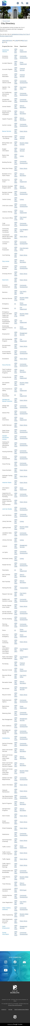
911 (15, 304)
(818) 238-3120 (15, 211)
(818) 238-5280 (15, 81)
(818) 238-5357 (15, 764)
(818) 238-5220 (15, 94)
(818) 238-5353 (15, 750)
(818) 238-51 (15, 286)
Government (6, 21)
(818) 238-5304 (15, 884)
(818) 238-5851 (15, 88)
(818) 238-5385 (15, 682)
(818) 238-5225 (15, 224)
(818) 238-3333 (15, 63)
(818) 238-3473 (15, 321)
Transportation (24, 587)
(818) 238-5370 (15, 187)
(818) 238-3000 (15, 419)
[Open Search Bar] (22, 3)
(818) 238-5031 (15, 334)
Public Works (23, 131)
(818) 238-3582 (15, 527)
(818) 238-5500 (15, 75)
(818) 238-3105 (15, 377)
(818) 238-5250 (15, 57)
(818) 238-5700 (15, 249)
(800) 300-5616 (16, 890)
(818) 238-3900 (15, 694)
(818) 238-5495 (15, 69)
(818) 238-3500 (15, 383)
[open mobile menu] (27, 3)
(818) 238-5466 (15, 137)
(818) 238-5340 (15, 546)
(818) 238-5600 (15, 199)
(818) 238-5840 (15, 657)
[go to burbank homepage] (4, 3)
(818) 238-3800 (15, 168)
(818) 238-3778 (15, 314)
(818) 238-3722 (15, 771)
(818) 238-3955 (15, 502)
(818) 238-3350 (15, 181)
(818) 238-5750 (15, 218)
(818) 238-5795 (15, 230)
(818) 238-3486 (15, 340)
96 (16, 287)
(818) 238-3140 (15, 670)
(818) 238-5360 (15, 871)
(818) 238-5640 (15, 558)
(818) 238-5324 (15, 927)
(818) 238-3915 (15, 255)
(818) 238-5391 (15, 119)
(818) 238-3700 (15, 143)
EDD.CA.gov (23, 890)
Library (22, 156)
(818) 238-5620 (15, 156)
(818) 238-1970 (15, 371)
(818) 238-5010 (15, 719)
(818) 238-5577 (15, 540)
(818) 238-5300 (15, 106)
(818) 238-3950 (15, 131)
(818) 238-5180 (15, 267)
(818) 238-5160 (15, 451)
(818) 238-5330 (15, 803)
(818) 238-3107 (15, 50)
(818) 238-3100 (15, 707)
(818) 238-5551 (15, 521)
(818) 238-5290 (15, 587)
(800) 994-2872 (16, 649)
